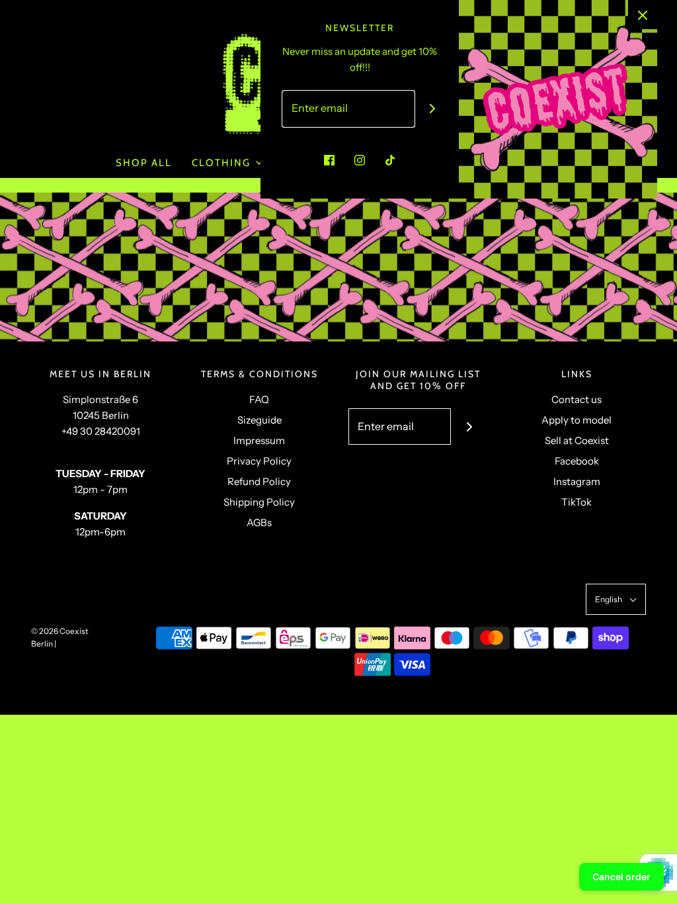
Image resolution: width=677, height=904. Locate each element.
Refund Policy (259, 481)
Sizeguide (259, 420)
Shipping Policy (259, 502)
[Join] (433, 109)
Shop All (144, 163)
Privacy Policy (259, 461)
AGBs (259, 522)
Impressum (259, 440)
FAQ (259, 399)
